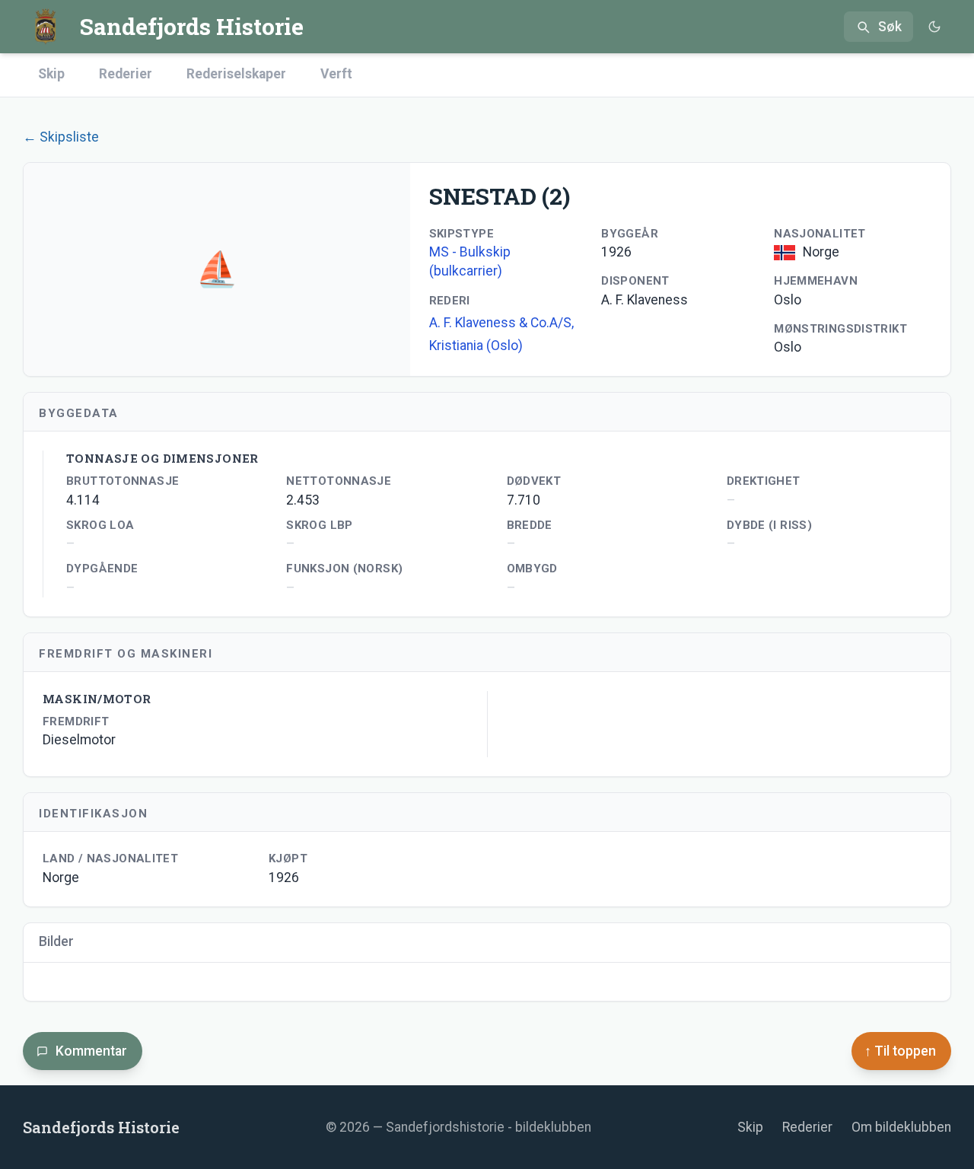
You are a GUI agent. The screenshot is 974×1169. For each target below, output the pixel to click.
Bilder (56, 941)
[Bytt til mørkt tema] (934, 27)
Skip (51, 73)
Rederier (125, 73)
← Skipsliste (61, 137)
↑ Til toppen (900, 1051)
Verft (336, 73)
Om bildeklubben (901, 1127)
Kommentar (91, 1051)
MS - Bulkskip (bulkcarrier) (470, 261)
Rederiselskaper (236, 73)
